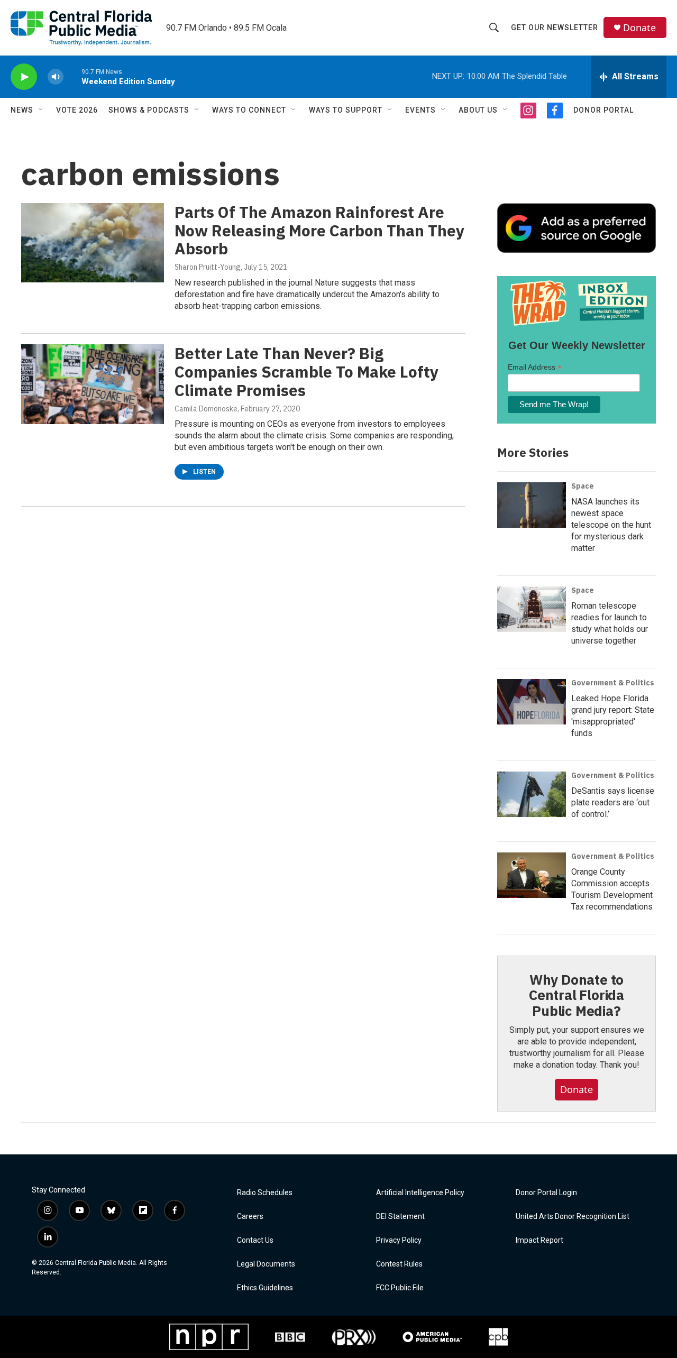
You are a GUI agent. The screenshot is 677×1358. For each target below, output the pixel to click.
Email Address (535, 367)
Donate (639, 27)
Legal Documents (266, 1264)
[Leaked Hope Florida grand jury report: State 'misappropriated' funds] (531, 701)
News (22, 110)
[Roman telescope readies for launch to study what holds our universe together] (531, 609)
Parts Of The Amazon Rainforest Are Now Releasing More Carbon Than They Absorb (319, 230)
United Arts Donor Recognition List (572, 1217)
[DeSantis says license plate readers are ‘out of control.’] (531, 794)
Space (582, 486)
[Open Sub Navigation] (41, 110)
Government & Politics (612, 682)
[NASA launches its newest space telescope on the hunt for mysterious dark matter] (531, 505)
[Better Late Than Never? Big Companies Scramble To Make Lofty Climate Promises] (92, 384)
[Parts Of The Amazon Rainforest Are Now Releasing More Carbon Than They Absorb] (92, 242)
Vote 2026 (77, 110)
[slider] (72, 76)
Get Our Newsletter (554, 27)
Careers (250, 1217)
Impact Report (539, 1240)
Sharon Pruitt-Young (208, 267)
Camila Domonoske (206, 409)
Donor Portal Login (546, 1193)
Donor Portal (603, 110)
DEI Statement (400, 1217)
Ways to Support (345, 110)
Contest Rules (399, 1264)
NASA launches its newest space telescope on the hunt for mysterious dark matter (611, 525)
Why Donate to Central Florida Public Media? (576, 995)
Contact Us (255, 1240)
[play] (23, 77)
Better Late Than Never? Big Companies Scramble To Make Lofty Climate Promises (306, 371)
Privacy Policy (399, 1240)
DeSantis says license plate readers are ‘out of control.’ (612, 802)
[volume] (56, 77)
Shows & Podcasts (148, 110)
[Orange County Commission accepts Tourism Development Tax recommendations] (531, 875)
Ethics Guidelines (265, 1288)
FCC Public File (400, 1288)
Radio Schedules (264, 1193)
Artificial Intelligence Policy (420, 1193)
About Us (478, 110)
